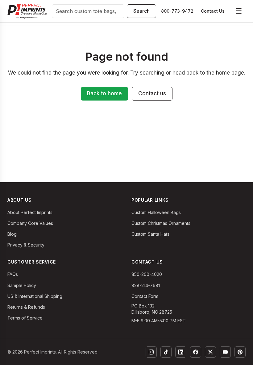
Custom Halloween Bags (156, 212)
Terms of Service (25, 317)
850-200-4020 (146, 274)
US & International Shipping (34, 296)
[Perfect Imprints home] (27, 11)
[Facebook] (195, 352)
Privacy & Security (25, 244)
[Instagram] (151, 352)
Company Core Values (30, 223)
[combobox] (88, 11)
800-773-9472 (177, 11)
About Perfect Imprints (29, 212)
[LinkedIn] (180, 352)
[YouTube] (225, 352)
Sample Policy (21, 285)
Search (141, 11)
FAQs (12, 274)
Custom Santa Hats (150, 234)
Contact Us (213, 11)
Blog (12, 234)
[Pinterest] (240, 352)
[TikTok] (166, 352)
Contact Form (144, 296)
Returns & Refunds (26, 307)
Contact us (152, 93)
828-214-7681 (145, 285)
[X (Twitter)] (210, 352)
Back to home (104, 93)
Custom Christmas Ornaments (160, 223)
